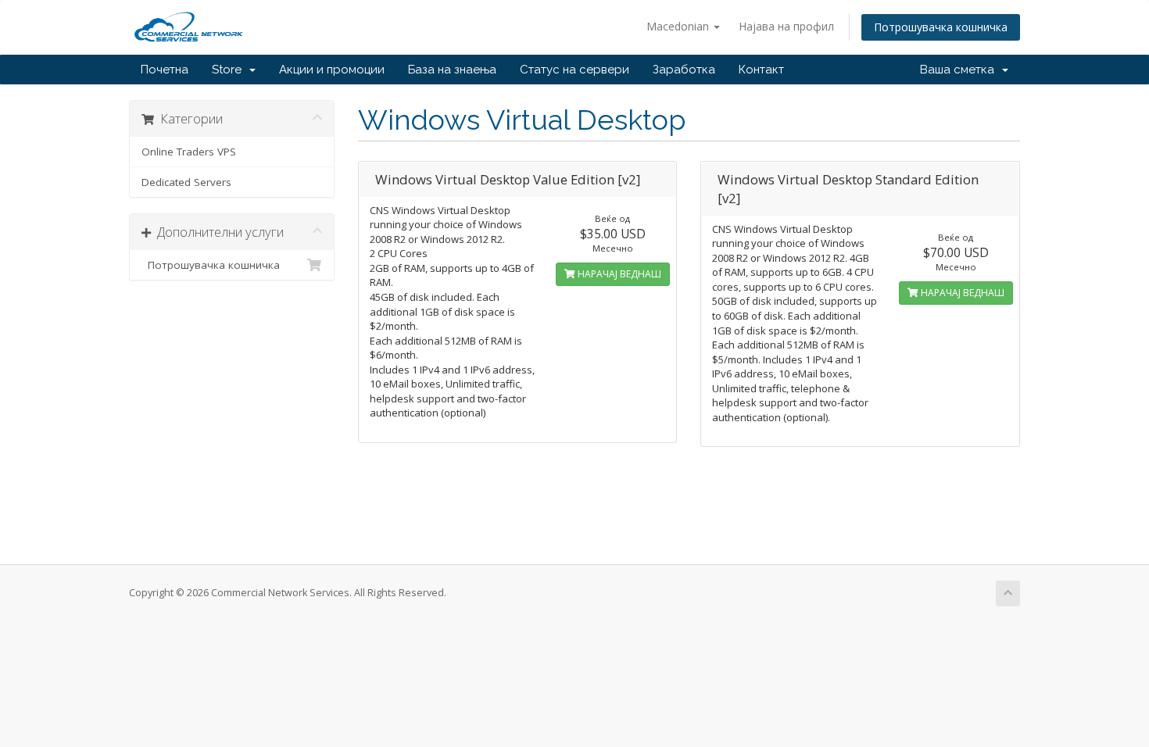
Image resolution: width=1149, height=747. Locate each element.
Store (230, 70)
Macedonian (679, 26)
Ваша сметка (960, 70)
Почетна (164, 70)
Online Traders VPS (188, 152)
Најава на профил (786, 26)
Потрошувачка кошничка (941, 27)
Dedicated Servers (186, 182)
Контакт (761, 70)
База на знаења (452, 70)
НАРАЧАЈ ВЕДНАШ (618, 274)
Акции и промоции (332, 70)
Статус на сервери (574, 70)
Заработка (684, 70)
